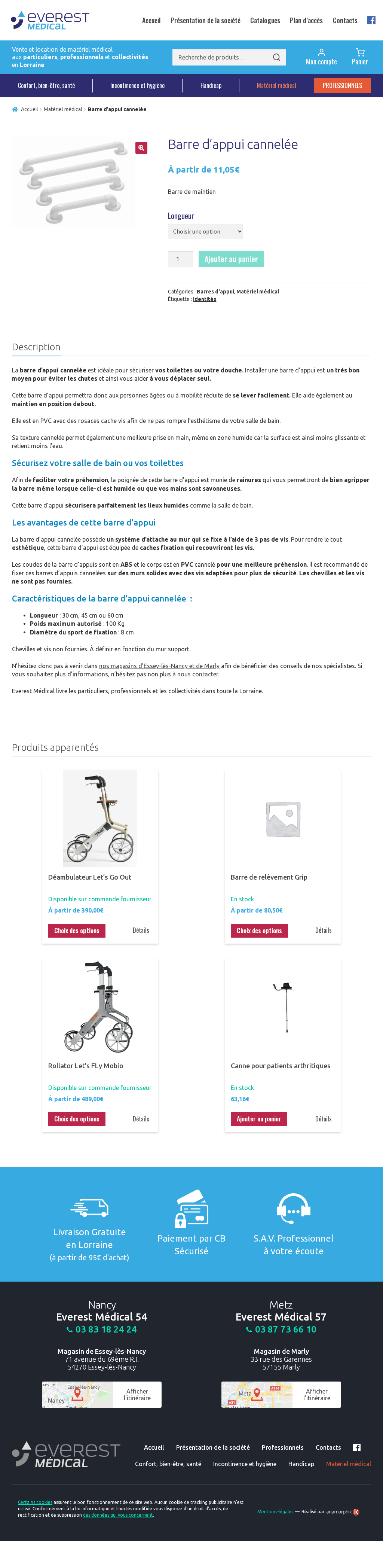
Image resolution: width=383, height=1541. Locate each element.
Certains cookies (35, 1502)
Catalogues (265, 20)
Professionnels (342, 85)
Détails (141, 930)
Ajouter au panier (231, 258)
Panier (360, 61)
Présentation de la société (205, 20)
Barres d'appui (215, 292)
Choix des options (76, 930)
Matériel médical (276, 85)
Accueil (151, 20)
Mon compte (321, 61)
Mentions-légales (275, 1511)
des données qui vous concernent (118, 1515)
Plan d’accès (306, 20)
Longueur (181, 215)
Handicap (210, 85)
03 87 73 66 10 (285, 1329)
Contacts (345, 20)
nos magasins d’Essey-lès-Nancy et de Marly (159, 666)
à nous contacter (195, 674)
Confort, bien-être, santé (46, 85)
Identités (204, 299)
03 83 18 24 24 (106, 1329)
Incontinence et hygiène (137, 85)
